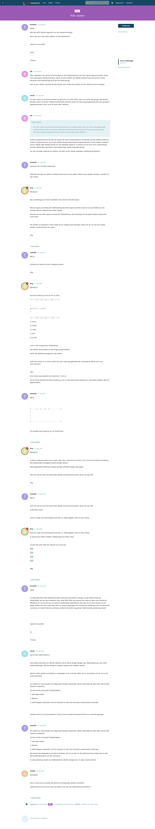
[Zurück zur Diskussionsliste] (3, 3)
